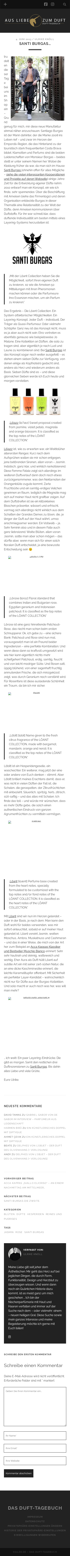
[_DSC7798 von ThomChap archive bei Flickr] (35, 574)
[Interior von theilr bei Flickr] (35, 848)
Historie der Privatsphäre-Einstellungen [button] (35, 1530)
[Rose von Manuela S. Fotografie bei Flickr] (35, 710)
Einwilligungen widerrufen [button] (35, 1535)
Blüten (9, 1214)
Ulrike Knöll (44, 39)
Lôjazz (14, 423)
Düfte (21, 1214)
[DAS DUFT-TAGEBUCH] (35, 26)
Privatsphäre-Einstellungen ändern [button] (35, 1526)
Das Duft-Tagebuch (35, 1508)
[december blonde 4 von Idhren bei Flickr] (35, 1024)
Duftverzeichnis (21, 31)
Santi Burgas (13, 170)
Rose (18, 1232)
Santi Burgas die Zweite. (22, 1201)
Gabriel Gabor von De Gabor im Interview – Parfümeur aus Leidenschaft (31, 1119)
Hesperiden (35, 1214)
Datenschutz (35, 1521)
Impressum (35, 1517)
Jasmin (9, 1232)
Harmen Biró (13, 1128)
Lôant (13, 881)
